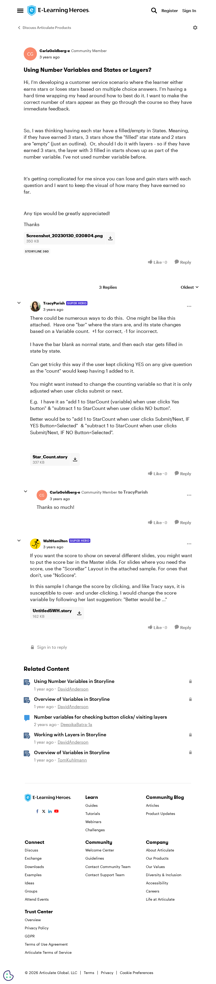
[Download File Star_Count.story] (75, 459)
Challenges (95, 830)
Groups (31, 891)
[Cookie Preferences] (8, 975)
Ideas (29, 883)
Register (169, 10)
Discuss (31, 850)
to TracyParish (133, 491)
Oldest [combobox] (190, 287)
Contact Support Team (105, 875)
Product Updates (160, 813)
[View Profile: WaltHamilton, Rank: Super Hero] (35, 544)
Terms (89, 972)
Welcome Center (99, 850)
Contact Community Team (108, 866)
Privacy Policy (36, 928)
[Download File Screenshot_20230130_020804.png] (110, 238)
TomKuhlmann (72, 759)
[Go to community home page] (58, 10)
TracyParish (54, 303)
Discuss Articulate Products (47, 27)
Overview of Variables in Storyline (72, 699)
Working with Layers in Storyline (70, 734)
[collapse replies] (19, 303)
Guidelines (94, 858)
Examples (33, 875)
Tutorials (92, 813)
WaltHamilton (55, 541)
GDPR (30, 936)
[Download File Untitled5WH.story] (79, 613)
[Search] (154, 10)
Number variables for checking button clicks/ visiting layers (100, 717)
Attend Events (37, 899)
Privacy (107, 972)
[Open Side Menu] (20, 10)
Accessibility (157, 883)
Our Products (157, 858)
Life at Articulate (160, 899)
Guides (91, 805)
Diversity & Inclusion (163, 875)
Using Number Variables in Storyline (74, 681)
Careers (152, 891)
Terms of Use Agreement (46, 944)
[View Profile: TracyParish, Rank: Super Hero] (35, 306)
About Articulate (160, 850)
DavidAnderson (73, 688)
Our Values (155, 866)
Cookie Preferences (136, 972)
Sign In (189, 10)
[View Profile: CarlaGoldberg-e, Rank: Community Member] (30, 53)
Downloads (34, 866)
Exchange (33, 858)
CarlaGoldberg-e (55, 50)
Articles (152, 805)
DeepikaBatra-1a (76, 724)
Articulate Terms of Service (48, 952)
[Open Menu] (195, 27)
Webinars (93, 821)
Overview (33, 919)
